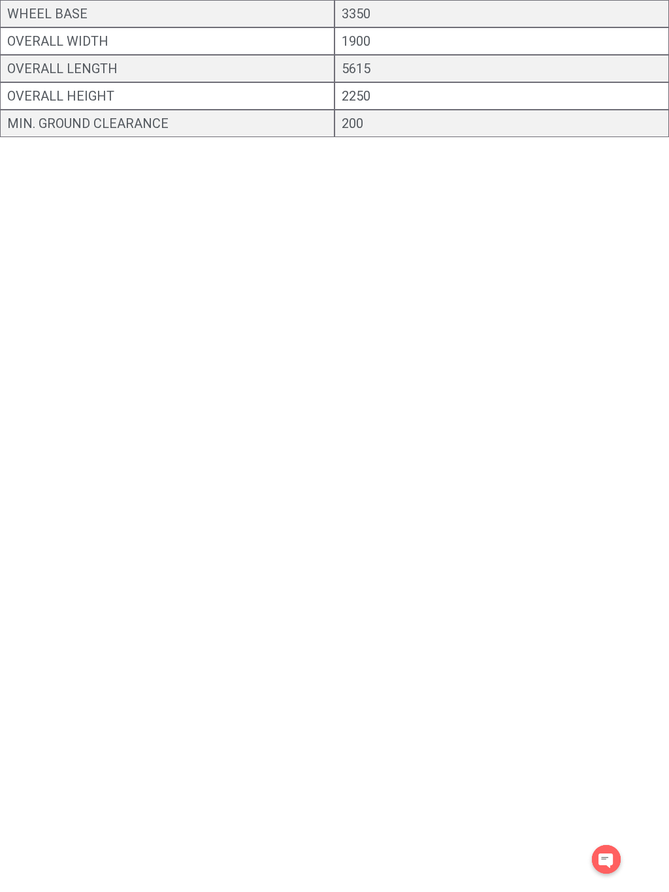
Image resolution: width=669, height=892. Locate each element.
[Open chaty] (606, 859)
